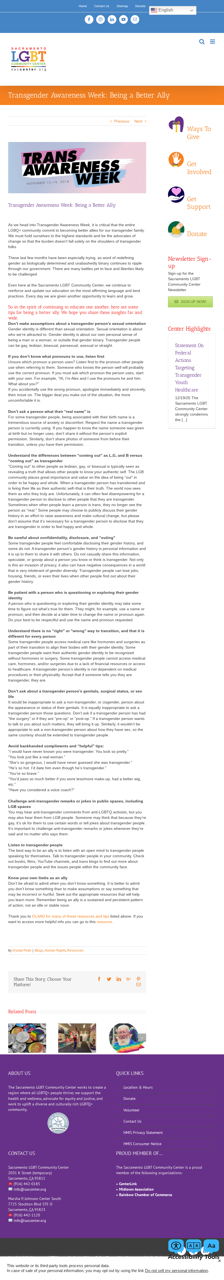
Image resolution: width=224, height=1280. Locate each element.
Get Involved (199, 163)
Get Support (199, 198)
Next (138, 121)
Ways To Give (199, 128)
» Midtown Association (135, 1189)
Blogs (39, 950)
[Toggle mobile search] (202, 41)
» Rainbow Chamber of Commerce (144, 1194)
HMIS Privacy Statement (143, 1132)
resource (104, 921)
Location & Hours (138, 1087)
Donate (197, 233)
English (165, 10)
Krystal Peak (22, 950)
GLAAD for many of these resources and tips (70, 916)
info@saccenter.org (30, 1189)
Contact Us (132, 1121)
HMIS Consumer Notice (142, 1143)
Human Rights (55, 950)
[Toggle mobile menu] (213, 41)
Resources (75, 950)
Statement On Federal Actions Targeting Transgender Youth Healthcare (189, 367)
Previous (121, 121)
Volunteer (131, 1110)
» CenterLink (126, 1183)
